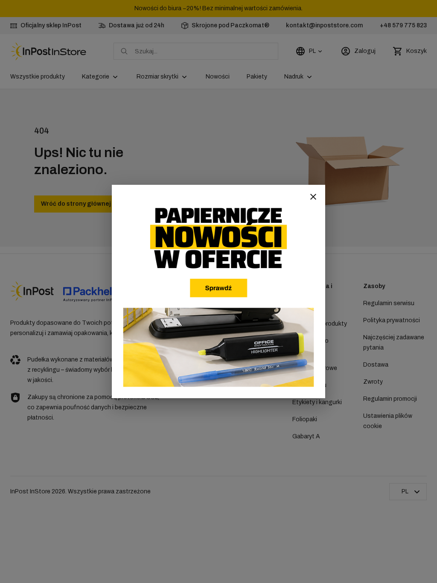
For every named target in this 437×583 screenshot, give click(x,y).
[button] (313, 196)
